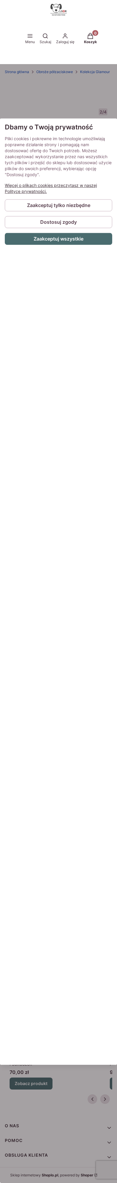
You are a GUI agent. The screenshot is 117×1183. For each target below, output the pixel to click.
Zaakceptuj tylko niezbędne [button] (58, 205)
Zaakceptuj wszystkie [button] (58, 239)
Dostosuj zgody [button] (58, 222)
